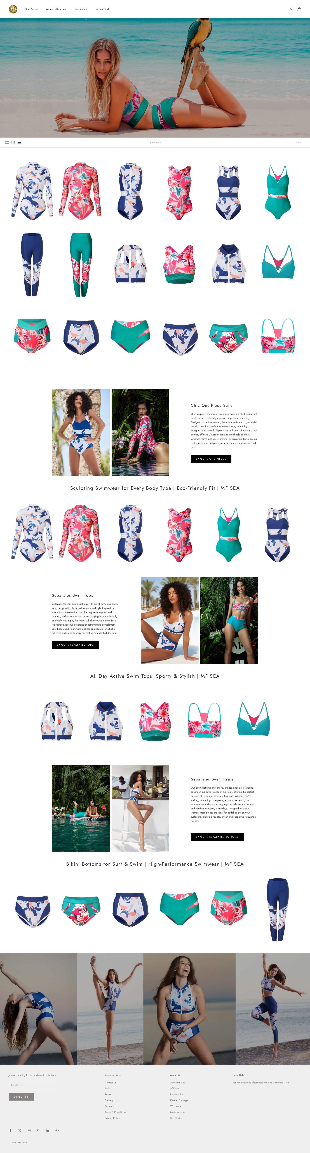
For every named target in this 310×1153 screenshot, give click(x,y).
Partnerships (176, 1094)
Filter (299, 142)
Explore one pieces (211, 459)
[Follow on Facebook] (10, 1130)
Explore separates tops (75, 645)
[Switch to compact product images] (19, 142)
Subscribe (21, 1096)
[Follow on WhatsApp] (57, 1130)
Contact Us (110, 1082)
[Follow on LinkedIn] (48, 1130)
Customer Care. (281, 1082)
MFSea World (103, 9)
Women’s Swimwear (56, 9)
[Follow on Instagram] (29, 1130)
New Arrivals (32, 9)
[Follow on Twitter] (20, 1130)
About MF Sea (177, 1082)
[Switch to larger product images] (7, 142)
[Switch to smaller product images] (13, 142)
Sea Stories (176, 1118)
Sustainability (81, 9)
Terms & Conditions (115, 1112)
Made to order (177, 1112)
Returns (108, 1094)
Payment (109, 1106)
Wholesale (175, 1106)
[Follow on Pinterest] (38, 1130)
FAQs (108, 1088)
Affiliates (174, 1088)
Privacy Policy (112, 1118)
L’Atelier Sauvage (179, 1100)
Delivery (109, 1100)
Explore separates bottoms (217, 837)
